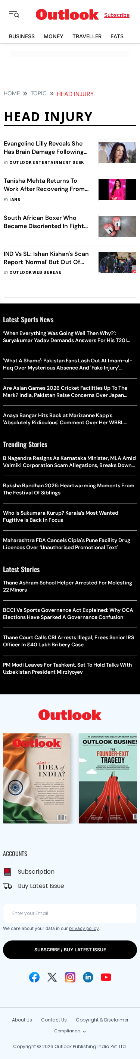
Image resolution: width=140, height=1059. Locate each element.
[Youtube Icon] (106, 977)
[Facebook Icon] (34, 977)
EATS (117, 36)
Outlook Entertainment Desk (46, 162)
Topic (39, 93)
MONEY (53, 36)
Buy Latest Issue (41, 886)
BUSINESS (22, 36)
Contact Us (54, 1020)
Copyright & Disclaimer (102, 1020)
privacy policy (84, 928)
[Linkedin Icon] (88, 977)
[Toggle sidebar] (20, 14)
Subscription (36, 871)
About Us (22, 1020)
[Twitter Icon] (52, 977)
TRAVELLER (87, 36)
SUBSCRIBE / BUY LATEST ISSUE (70, 949)
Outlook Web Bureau (35, 272)
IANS (14, 200)
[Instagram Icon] (70, 977)
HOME (12, 93)
